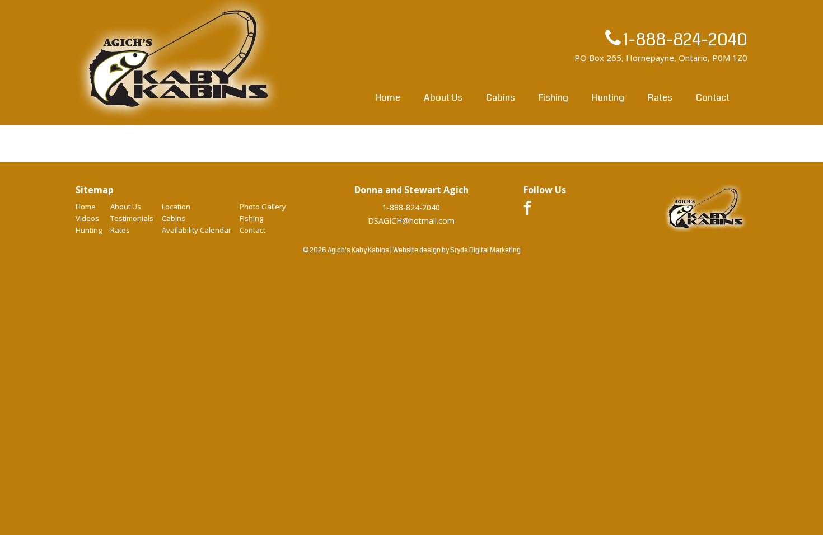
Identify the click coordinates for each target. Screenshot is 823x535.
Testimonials (131, 218)
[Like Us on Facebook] (527, 212)
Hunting (608, 98)
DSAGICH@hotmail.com (411, 220)
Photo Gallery (263, 206)
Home (387, 98)
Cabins (500, 98)
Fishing (553, 98)
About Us (443, 98)
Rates (660, 98)
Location (176, 206)
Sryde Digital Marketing (485, 250)
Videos (87, 218)
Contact (713, 98)
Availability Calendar (196, 230)
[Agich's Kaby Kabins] (179, 119)
